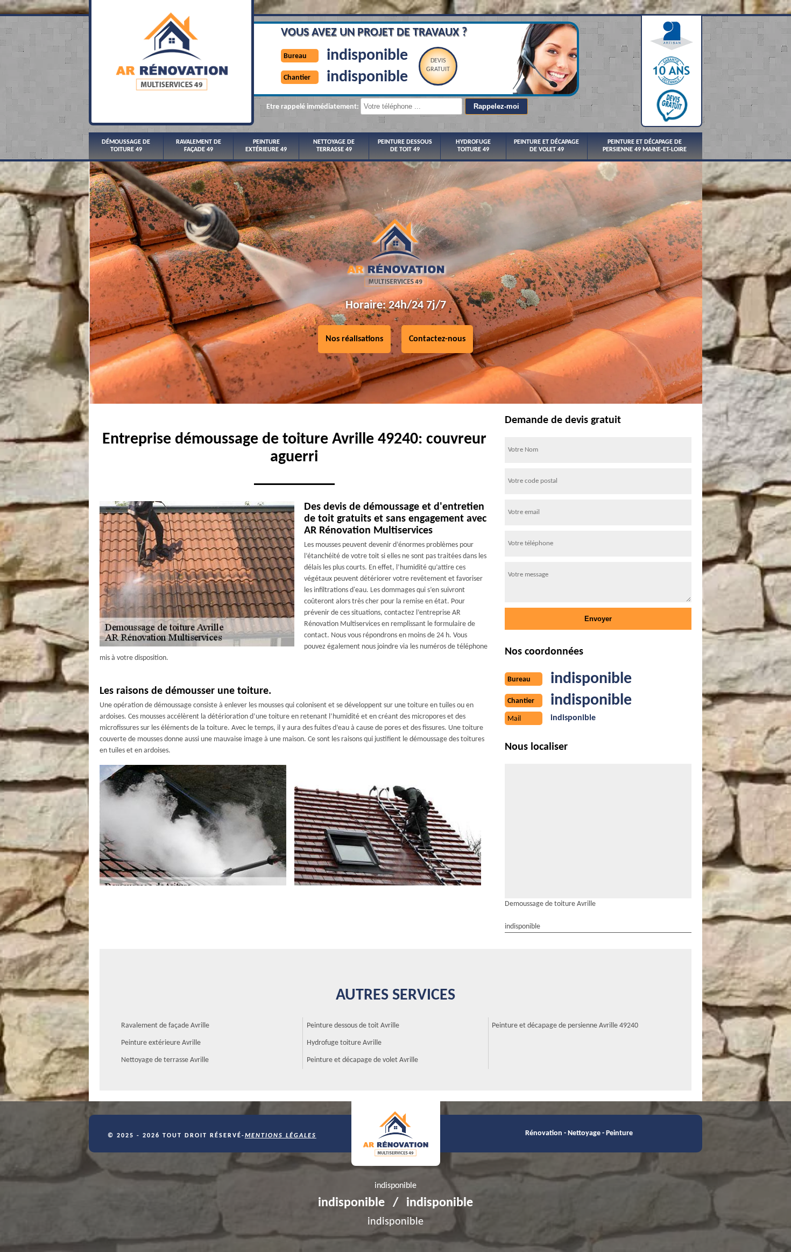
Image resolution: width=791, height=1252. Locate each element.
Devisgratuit (438, 65)
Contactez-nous (437, 339)
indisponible (367, 55)
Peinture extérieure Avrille (161, 1043)
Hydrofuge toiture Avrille (344, 1043)
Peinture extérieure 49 (266, 146)
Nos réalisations (354, 339)
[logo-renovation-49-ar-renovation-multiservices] (395, 1133)
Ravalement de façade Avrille (165, 1026)
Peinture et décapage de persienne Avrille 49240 (565, 1026)
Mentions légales (280, 1136)
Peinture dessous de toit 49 (405, 146)
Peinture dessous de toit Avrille (353, 1026)
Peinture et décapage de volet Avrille (362, 1060)
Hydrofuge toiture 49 (473, 146)
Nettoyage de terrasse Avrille (165, 1060)
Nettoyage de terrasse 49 (334, 146)
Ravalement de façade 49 (198, 146)
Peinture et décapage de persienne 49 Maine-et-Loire (645, 146)
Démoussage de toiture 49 (126, 146)
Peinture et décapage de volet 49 (546, 146)
